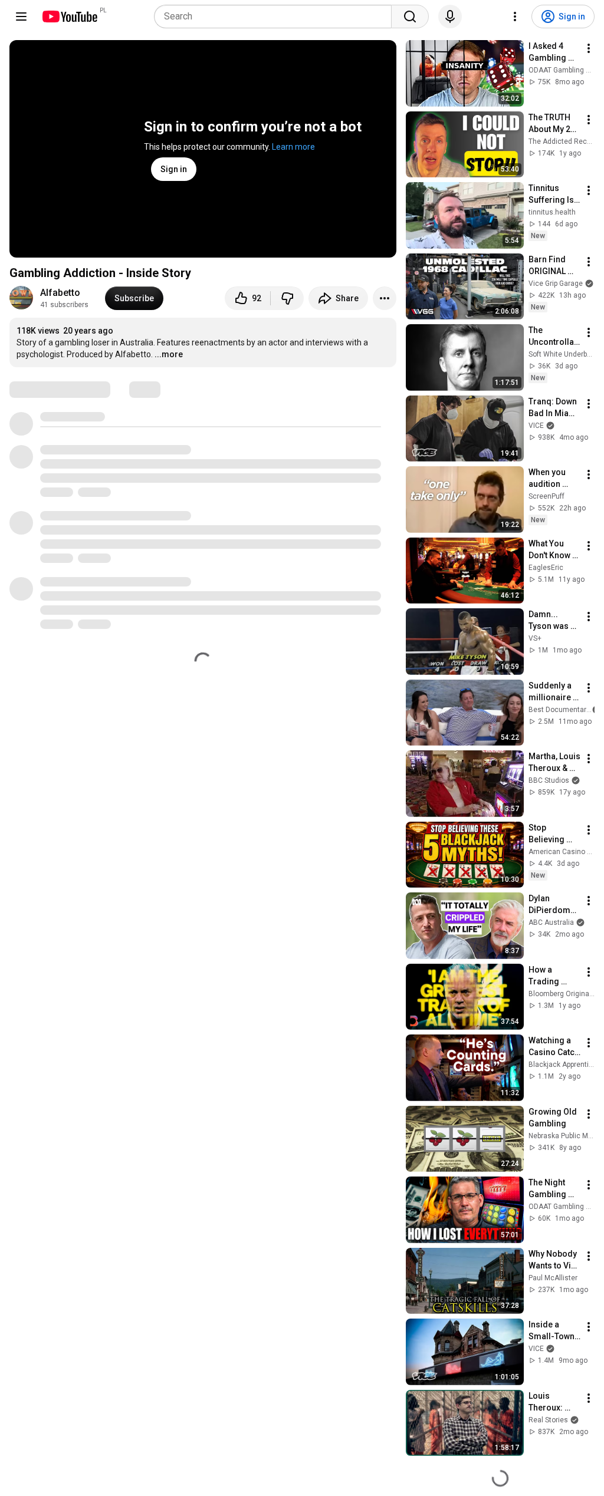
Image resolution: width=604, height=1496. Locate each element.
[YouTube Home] (69, 16)
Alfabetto (60, 292)
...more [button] (169, 354)
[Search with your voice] (450, 16)
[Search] (410, 16)
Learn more (293, 146)
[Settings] (515, 16)
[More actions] (384, 298)
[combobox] (276, 16)
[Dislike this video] (287, 298)
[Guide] (21, 16)
